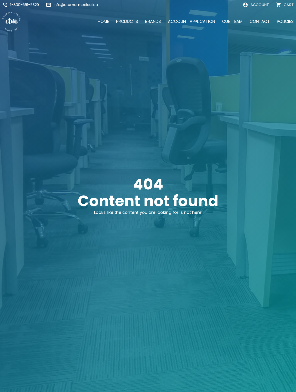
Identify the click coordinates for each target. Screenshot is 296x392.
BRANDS (153, 21)
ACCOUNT (259, 4)
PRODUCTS (127, 21)
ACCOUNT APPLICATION (191, 21)
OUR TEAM (232, 21)
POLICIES (285, 21)
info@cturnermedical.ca (76, 4)
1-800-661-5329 (24, 4)
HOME (103, 21)
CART (289, 4)
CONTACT (260, 21)
